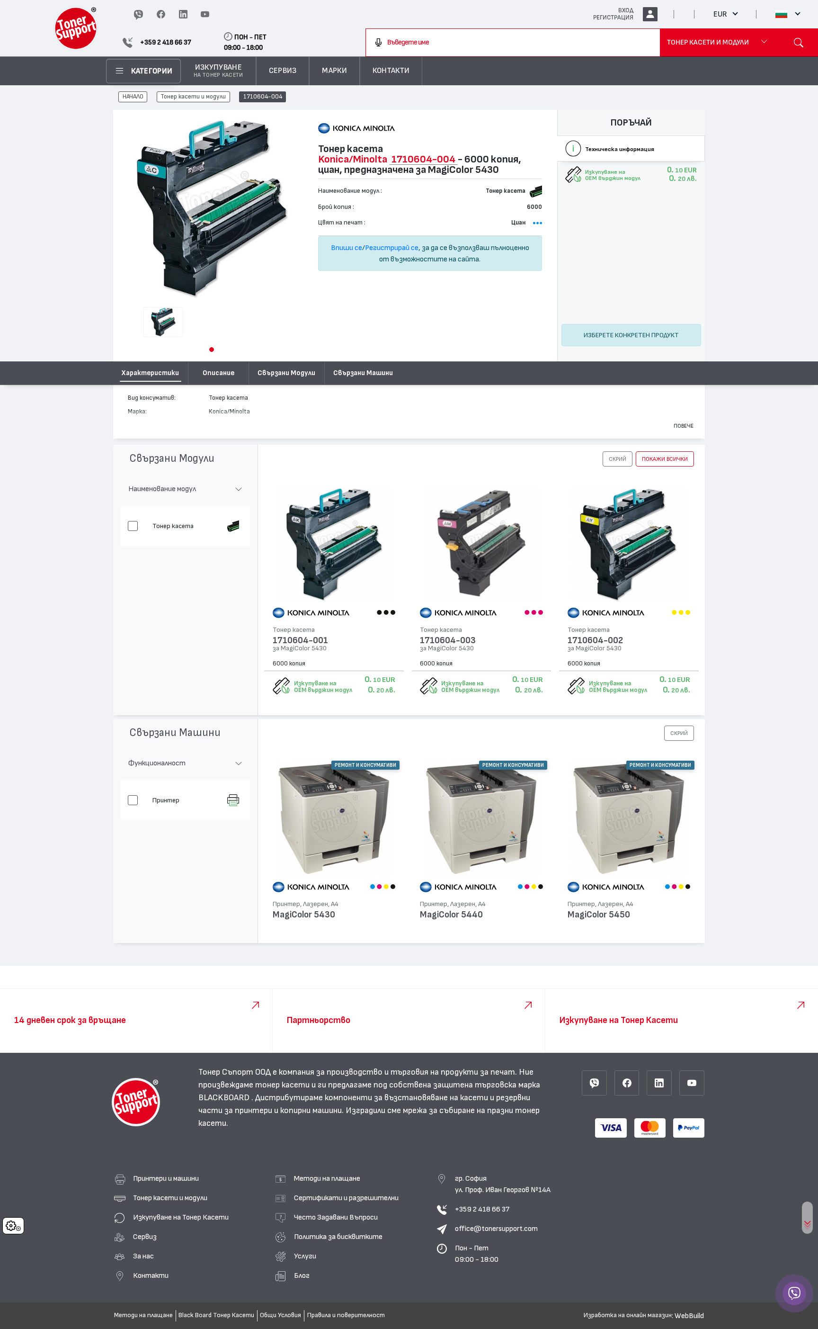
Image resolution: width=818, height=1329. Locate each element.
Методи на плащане (327, 1178)
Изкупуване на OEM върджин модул (323, 686)
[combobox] (513, 42)
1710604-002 (595, 640)
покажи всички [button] (665, 459)
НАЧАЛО (133, 97)
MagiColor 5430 (304, 914)
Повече (684, 426)
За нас (143, 1256)
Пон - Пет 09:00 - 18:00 (476, 1253)
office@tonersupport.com (496, 1228)
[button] (211, 349)
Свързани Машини (363, 373)
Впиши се (346, 247)
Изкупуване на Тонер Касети (181, 1217)
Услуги (305, 1256)
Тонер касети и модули (193, 97)
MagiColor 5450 (599, 914)
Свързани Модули (286, 373)
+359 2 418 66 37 (482, 1209)
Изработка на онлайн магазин (628, 1315)
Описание (218, 373)
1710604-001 (300, 640)
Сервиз (145, 1236)
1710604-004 (262, 97)
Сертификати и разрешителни (346, 1198)
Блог (302, 1275)
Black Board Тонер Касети (216, 1315)
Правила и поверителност (346, 1315)
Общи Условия (280, 1315)
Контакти (151, 1275)
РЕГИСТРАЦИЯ (613, 17)
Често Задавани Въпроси (336, 1217)
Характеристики (150, 373)
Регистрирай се (391, 247)
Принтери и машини (166, 1178)
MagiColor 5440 (451, 914)
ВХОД (625, 10)
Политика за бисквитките (338, 1236)
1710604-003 (448, 640)
